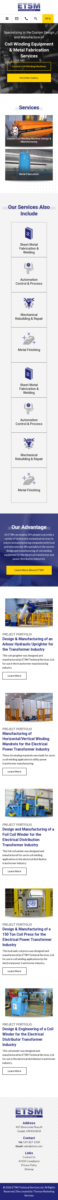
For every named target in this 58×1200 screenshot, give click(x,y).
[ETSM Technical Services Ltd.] (29, 7)
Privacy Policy (29, 1165)
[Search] (36, 18)
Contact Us (29, 1157)
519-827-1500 (31, 1142)
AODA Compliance (29, 1161)
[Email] (16, 18)
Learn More (14, 675)
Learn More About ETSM (29, 570)
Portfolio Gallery (29, 77)
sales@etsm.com (32, 1146)
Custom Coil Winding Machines (29, 66)
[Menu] (7, 18)
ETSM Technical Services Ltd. (28, 1187)
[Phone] (26, 18)
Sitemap (29, 1169)
